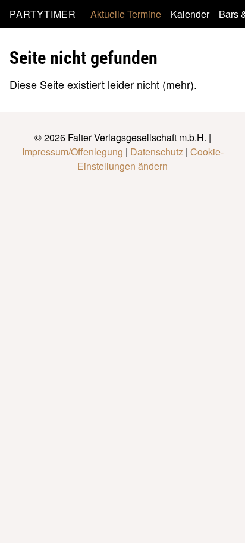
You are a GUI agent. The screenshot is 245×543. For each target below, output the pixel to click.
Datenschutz (156, 151)
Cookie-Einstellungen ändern (150, 159)
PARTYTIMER (43, 14)
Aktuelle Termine (125, 14)
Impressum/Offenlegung (72, 151)
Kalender (190, 14)
